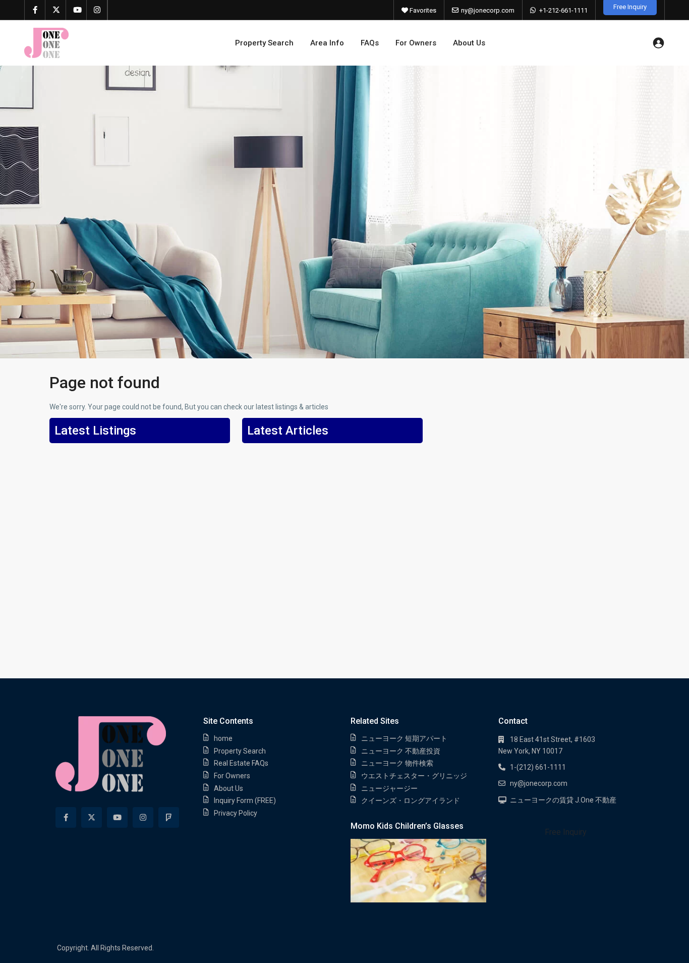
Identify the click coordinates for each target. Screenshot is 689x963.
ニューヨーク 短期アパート (404, 738)
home (223, 738)
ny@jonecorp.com (487, 10)
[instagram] (97, 10)
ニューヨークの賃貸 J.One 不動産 (563, 800)
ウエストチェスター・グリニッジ (414, 776)
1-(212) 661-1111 (538, 767)
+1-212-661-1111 (563, 10)
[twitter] (55, 10)
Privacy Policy (235, 813)
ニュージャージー (389, 788)
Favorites (422, 10)
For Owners (415, 42)
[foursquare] (168, 817)
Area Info (327, 42)
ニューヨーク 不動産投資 (400, 751)
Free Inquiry (566, 832)
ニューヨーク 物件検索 (397, 763)
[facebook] (35, 10)
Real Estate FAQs (241, 763)
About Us (469, 42)
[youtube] (76, 10)
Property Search (264, 42)
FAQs (370, 42)
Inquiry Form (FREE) (245, 800)
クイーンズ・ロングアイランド (410, 800)
